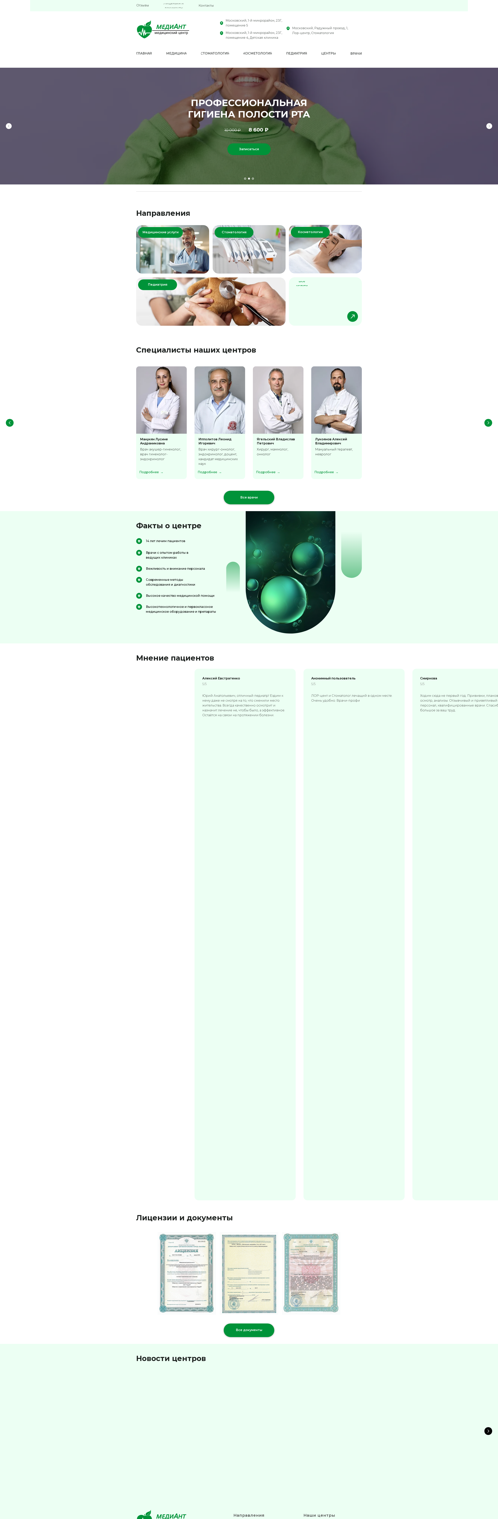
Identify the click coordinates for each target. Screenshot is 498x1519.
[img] (211, 301)
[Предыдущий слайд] (9, 126)
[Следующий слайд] (489, 126)
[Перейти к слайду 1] (245, 179)
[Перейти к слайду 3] (253, 179)
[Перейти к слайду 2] (249, 179)
